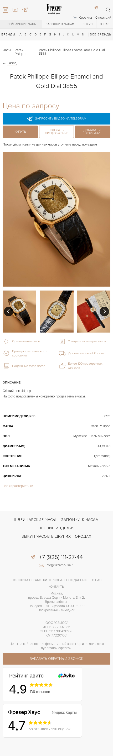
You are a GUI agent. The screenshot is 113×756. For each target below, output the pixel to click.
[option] (19, 312)
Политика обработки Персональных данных (49, 580)
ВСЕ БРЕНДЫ (101, 35)
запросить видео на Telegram (60, 119)
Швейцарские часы (21, 24)
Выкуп (88, 24)
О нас (105, 24)
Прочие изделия (56, 528)
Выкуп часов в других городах (57, 536)
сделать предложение (56, 131)
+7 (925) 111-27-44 (61, 557)
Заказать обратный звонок (56, 658)
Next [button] (104, 311)
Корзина (85, 17)
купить (20, 132)
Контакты (56, 587)
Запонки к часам (60, 24)
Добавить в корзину (92, 131)
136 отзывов (40, 692)
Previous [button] (8, 311)
